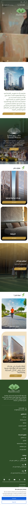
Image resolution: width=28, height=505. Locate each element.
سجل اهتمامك (23, 446)
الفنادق (24, 440)
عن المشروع (23, 437)
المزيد (14, 114)
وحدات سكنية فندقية (21, 443)
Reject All (14, 502)
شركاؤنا (24, 423)
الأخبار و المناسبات (22, 426)
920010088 (21, 408)
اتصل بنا (24, 429)
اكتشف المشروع (14, 149)
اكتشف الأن (14, 202)
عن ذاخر (24, 417)
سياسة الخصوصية (22, 486)
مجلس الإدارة (23, 420)
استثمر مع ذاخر (23, 449)
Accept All (14, 498)
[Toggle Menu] (3, 10)
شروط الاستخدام (22, 484)
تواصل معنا (21, 268)
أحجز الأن (15, 375)
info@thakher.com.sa (8, 5)
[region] (14, 496)
